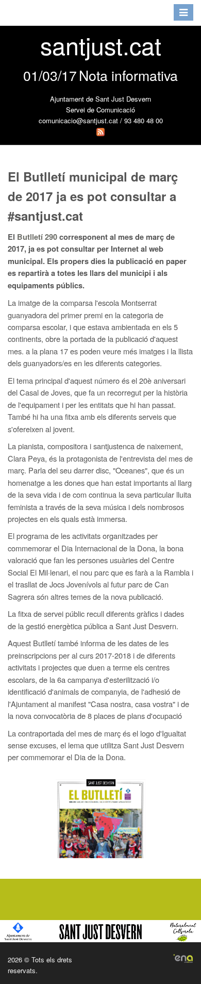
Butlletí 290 (37, 237)
